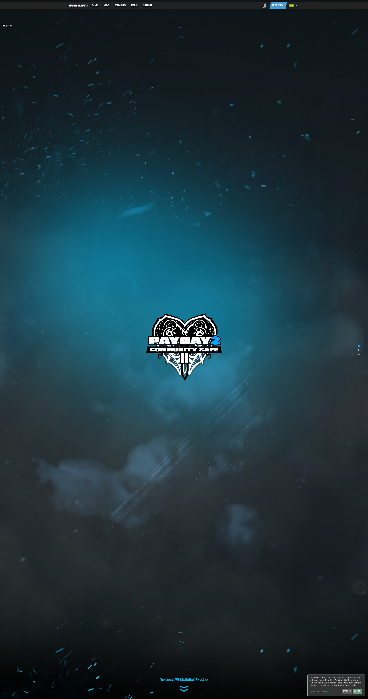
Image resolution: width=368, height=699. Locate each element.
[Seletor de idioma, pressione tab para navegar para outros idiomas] (293, 5)
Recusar (347, 691)
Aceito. (357, 691)
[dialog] (336, 685)
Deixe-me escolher (319, 691)
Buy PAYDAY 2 (278, 5)
